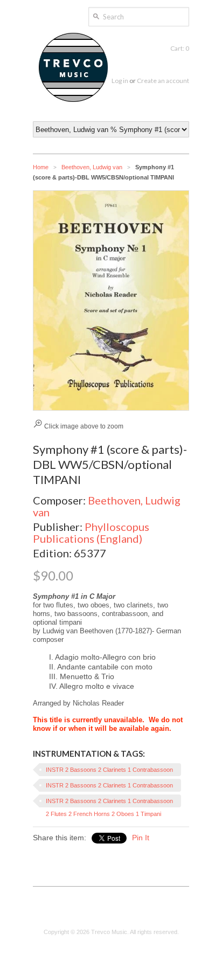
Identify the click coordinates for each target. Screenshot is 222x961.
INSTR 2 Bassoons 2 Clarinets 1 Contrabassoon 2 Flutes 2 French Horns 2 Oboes (109, 771)
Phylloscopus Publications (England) (91, 532)
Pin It (140, 837)
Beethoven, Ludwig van (91, 167)
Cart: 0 (179, 48)
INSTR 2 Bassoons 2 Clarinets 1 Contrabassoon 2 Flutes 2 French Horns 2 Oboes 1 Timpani (109, 802)
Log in (120, 81)
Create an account (163, 81)
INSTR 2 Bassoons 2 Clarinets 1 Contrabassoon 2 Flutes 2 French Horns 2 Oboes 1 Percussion (109, 787)
